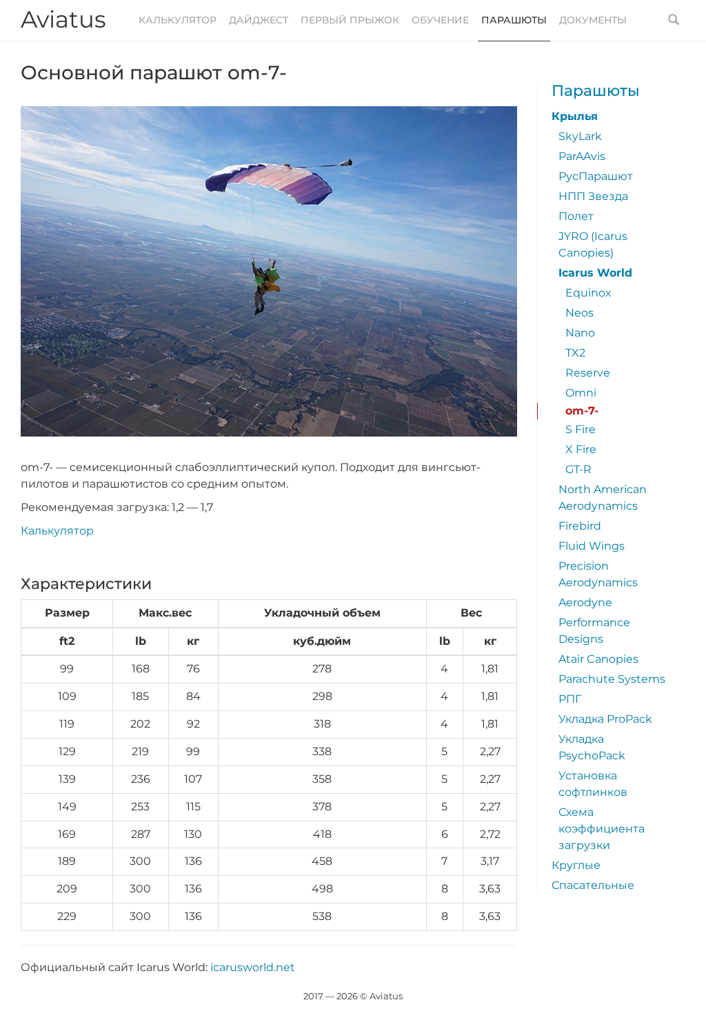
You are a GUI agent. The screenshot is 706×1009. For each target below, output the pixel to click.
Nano (580, 332)
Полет (576, 216)
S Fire (580, 429)
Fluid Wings (591, 545)
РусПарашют (595, 176)
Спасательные (593, 885)
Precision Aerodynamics (598, 574)
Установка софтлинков (592, 784)
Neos (579, 312)
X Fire (580, 449)
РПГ (569, 699)
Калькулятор (177, 20)
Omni (580, 392)
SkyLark (580, 136)
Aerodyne (585, 602)
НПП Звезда (593, 196)
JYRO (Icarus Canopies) (592, 244)
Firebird (579, 525)
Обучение (440, 20)
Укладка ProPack (605, 719)
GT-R (578, 469)
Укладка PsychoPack (591, 747)
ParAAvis (581, 156)
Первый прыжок (350, 20)
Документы (593, 20)
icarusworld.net (252, 967)
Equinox (588, 292)
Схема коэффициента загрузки (601, 829)
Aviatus (63, 19)
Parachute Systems (611, 679)
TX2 (575, 352)
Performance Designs (594, 631)
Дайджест (258, 20)
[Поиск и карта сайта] (674, 20)
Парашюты (514, 20)
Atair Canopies (598, 659)
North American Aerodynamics (602, 497)
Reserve (587, 372)
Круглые (576, 865)
